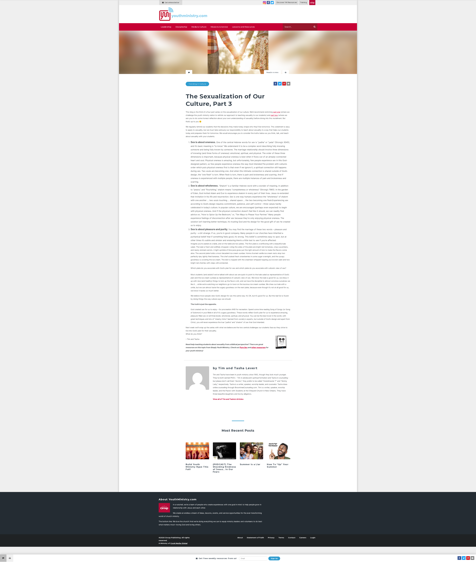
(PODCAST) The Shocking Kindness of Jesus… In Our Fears (224, 468)
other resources (258, 347)
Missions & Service (219, 27)
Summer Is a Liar (250, 464)
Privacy (271, 538)
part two (274, 115)
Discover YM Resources (287, 2)
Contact (291, 538)
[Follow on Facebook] (268, 2)
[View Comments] (3, 558)
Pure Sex (243, 347)
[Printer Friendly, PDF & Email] (285, 72)
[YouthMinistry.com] (183, 14)
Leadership (166, 27)
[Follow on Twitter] (272, 2)
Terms (281, 538)
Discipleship (181, 27)
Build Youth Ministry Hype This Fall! (197, 467)
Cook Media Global (178, 543)
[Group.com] (312, 2)
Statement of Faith (255, 538)
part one (276, 112)
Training (303, 2)
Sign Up (274, 558)
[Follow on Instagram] (264, 2)
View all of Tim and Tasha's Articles (228, 399)
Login (312, 538)
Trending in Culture (197, 84)
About (240, 538)
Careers (302, 538)
